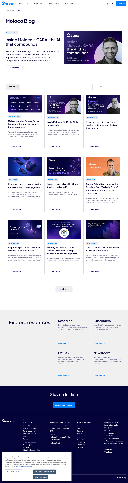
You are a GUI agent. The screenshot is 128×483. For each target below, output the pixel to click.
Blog (18, 10)
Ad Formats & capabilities (60, 428)
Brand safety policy (111, 425)
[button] (23, 3)
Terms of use (108, 435)
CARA (25, 439)
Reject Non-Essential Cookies (44, 471)
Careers (80, 447)
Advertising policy (111, 422)
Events (79, 433)
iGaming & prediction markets (31, 451)
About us (80, 439)
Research (80, 431)
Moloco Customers (84, 422)
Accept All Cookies (40, 477)
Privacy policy (109, 428)
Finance (26, 447)
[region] (37, 466)
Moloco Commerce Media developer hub (60, 438)
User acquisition (29, 428)
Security (107, 430)
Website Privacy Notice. (24, 466)
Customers (38, 3)
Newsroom (81, 445)
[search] (112, 4)
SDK (24, 436)
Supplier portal (109, 433)
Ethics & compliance (111, 438)
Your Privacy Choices (115, 443)
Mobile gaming (28, 445)
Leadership (81, 442)
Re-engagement (29, 431)
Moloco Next (55, 443)
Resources (10, 10)
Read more (62, 343)
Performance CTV (30, 433)
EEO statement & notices (113, 441)
